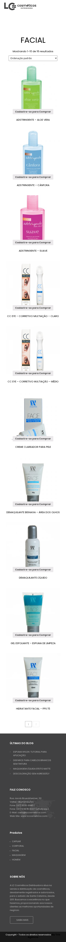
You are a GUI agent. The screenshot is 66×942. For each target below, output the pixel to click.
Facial (15, 850)
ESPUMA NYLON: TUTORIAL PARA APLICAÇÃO (30, 753)
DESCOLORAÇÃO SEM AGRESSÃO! (31, 773)
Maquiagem (19, 855)
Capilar (16, 841)
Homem (16, 859)
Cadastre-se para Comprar (33, 111)
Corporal (18, 846)
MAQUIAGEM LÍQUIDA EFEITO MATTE (32, 768)
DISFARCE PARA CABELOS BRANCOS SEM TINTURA (32, 762)
